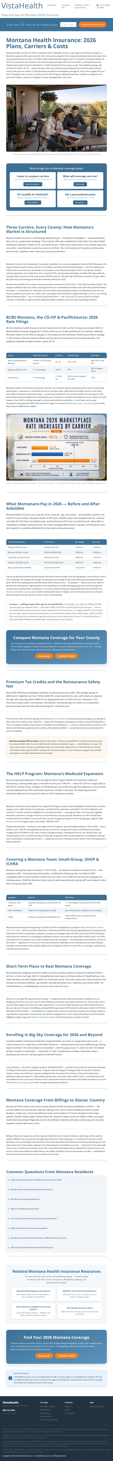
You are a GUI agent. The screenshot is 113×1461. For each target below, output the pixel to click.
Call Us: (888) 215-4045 (103, 6)
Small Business (45, 1413)
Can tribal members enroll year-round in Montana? (34, 1218)
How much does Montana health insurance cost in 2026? (36, 1179)
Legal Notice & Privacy (97, 1406)
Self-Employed (45, 1410)
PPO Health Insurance (47, 1406)
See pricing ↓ (80, 184)
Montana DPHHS (13, 821)
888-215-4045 (9, 1410)
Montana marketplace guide (43, 1017)
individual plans (33, 942)
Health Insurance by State (49, 1420)
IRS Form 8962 (58, 718)
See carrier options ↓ (33, 184)
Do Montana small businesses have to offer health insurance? (38, 1238)
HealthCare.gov (94, 293)
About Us (68, 1406)
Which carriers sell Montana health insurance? (32, 1189)
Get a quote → (80, 202)
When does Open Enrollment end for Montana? (32, 1247)
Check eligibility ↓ (33, 202)
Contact (67, 1410)
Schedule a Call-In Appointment (82, 6)
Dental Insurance (46, 1416)
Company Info (65, 6)
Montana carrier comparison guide (84, 403)
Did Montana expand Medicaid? (25, 1199)
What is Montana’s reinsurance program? (29, 1228)
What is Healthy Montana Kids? (25, 1208)
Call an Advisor (70, 1413)
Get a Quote (44, 656)
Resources (52, 5)
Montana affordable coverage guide (21, 591)
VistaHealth (22, 6)
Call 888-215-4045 (66, 656)
